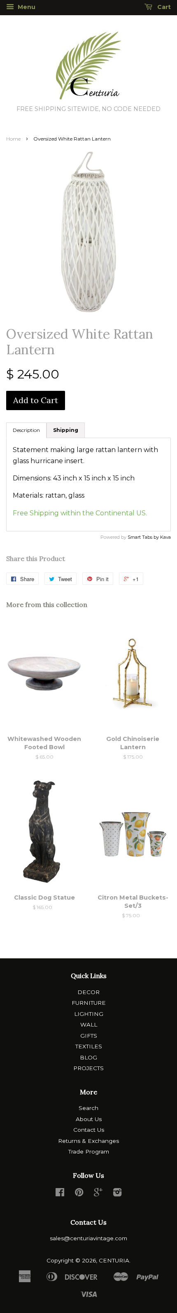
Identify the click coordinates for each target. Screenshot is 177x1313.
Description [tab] (26, 430)
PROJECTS (88, 1068)
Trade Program (88, 1151)
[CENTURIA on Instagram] (117, 1194)
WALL (88, 1024)
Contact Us (88, 1129)
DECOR (88, 992)
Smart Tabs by (144, 537)
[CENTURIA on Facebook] (60, 1194)
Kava (165, 537)
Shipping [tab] (65, 430)
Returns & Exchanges (88, 1141)
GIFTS (88, 1035)
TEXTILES (88, 1046)
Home (13, 139)
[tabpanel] (88, 484)
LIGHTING (88, 1014)
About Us (89, 1119)
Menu (25, 7)
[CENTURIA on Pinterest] (79, 1194)
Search (88, 1108)
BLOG (88, 1057)
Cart (163, 7)
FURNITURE (89, 1002)
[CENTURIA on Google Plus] (98, 1194)
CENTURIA (114, 1260)
